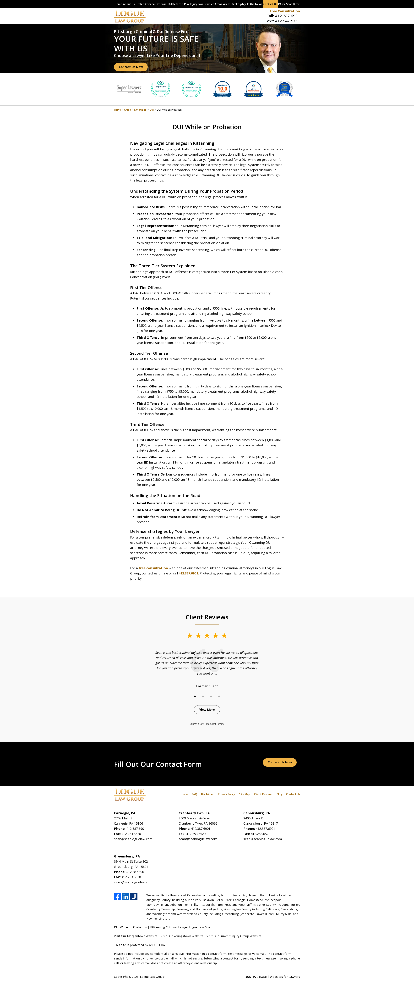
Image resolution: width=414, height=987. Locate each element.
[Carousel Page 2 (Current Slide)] (203, 696)
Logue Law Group (152, 977)
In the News (254, 4)
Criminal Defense (156, 4)
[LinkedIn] (125, 896)
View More (207, 709)
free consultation (153, 568)
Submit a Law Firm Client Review (207, 723)
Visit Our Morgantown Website (135, 936)
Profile (140, 4)
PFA (186, 4)
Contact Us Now (131, 67)
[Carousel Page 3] (211, 696)
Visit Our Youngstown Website (182, 936)
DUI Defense (175, 4)
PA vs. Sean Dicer (289, 4)
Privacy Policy (226, 794)
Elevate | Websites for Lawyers (272, 977)
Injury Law (196, 4)
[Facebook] (117, 896)
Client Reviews (263, 794)
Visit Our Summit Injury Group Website (234, 936)
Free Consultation (285, 11)
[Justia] (133, 896)
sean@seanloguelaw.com (133, 839)
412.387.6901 (287, 15)
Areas (226, 4)
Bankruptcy (238, 4)
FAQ (194, 794)
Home (118, 4)
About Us (129, 4)
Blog (279, 794)
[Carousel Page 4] (219, 696)
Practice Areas (213, 4)
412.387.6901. (189, 573)
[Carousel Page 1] (195, 696)
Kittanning (140, 109)
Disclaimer (207, 794)
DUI (152, 109)
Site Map (244, 794)
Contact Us (270, 4)
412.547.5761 (287, 20)
